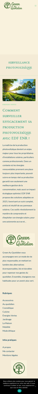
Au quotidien (8, 304)
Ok (19, 391)
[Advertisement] (19, 34)
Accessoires (8, 300)
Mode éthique (9, 330)
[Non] (35, 386)
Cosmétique (8, 308)
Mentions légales (10, 355)
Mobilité (6, 327)
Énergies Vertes (9, 104)
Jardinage (7, 319)
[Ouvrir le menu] (35, 5)
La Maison (7, 323)
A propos (7, 347)
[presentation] (19, 90)
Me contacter (9, 351)
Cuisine (6, 311)
